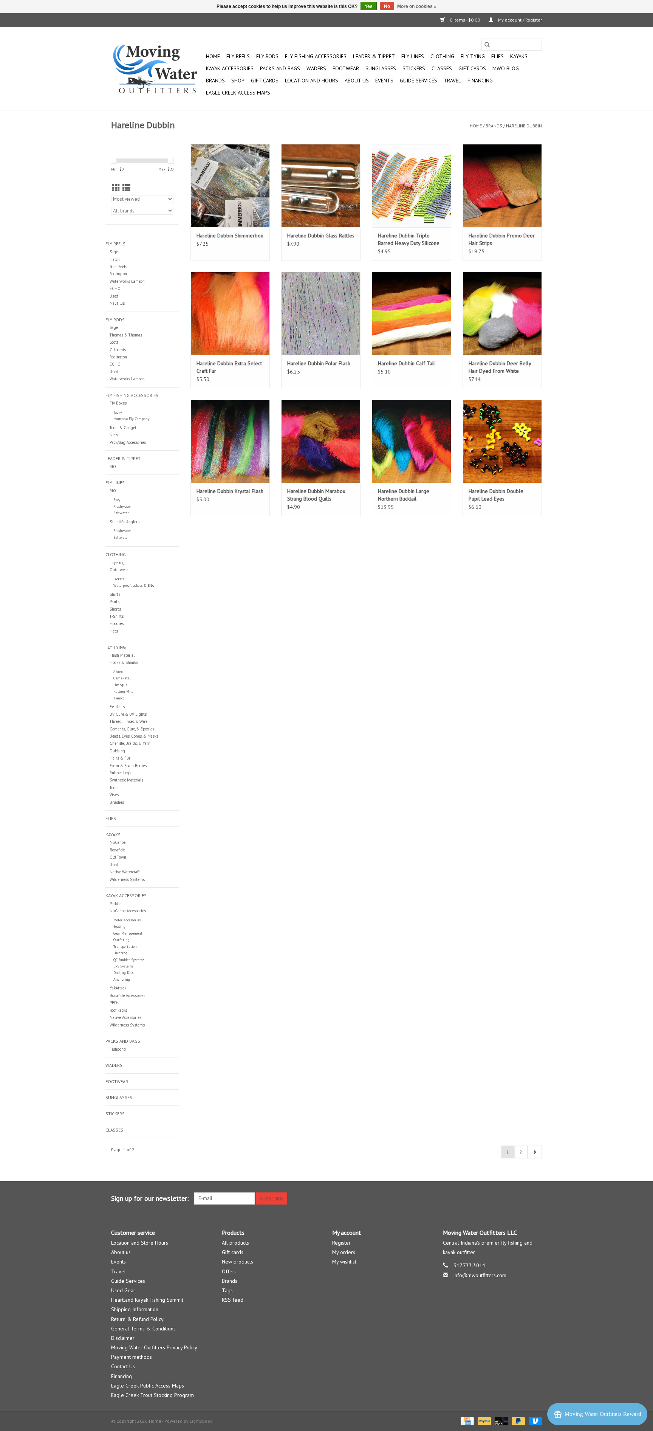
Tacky (117, 412)
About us (121, 1252)
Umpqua (120, 684)
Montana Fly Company (131, 418)
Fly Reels (238, 56)
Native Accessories (125, 1017)
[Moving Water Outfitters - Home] (157, 68)
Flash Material (122, 655)
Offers (229, 1271)
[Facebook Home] (509, 1198)
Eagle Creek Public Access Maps (147, 1385)
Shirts (115, 594)
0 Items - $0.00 (465, 20)
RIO (113, 466)
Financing (480, 80)
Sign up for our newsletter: (150, 1198)
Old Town (118, 857)
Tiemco (118, 698)
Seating (119, 926)
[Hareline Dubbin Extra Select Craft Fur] (230, 313)
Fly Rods (267, 56)
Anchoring (121, 979)
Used (114, 296)
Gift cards (472, 68)
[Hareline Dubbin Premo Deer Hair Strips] (502, 185)
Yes (369, 6)
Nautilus (117, 303)
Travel (452, 80)
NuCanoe (117, 842)
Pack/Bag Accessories (128, 442)
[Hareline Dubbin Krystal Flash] (230, 441)
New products (237, 1261)
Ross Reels (118, 266)
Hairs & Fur (120, 758)
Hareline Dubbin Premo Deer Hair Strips (502, 239)
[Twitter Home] (522, 1198)
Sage (114, 251)
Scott (114, 342)
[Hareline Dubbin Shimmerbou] (230, 185)
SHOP (237, 80)
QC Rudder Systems (128, 959)
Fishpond (118, 1049)
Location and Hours (311, 80)
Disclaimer (123, 1338)
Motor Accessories (127, 920)
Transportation (125, 946)
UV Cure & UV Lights (128, 714)
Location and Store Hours (139, 1242)
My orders (343, 1252)
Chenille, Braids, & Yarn (130, 743)
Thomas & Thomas (126, 335)
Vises (114, 794)
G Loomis (118, 349)
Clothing (442, 56)
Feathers (117, 706)
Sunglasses (380, 68)
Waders (316, 68)
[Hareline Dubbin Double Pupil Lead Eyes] (502, 441)
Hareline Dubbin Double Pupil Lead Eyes (496, 495)
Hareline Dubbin (524, 126)
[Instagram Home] (536, 1198)
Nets (114, 434)
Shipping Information (134, 1309)
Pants (114, 601)
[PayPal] (483, 1420)
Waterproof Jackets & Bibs (133, 585)
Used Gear (123, 1290)
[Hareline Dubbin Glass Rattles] (321, 185)
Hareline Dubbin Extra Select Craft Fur (229, 367)
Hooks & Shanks (124, 662)
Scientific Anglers (124, 521)
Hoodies (117, 623)
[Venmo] (534, 1420)
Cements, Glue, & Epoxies (132, 729)
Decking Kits (123, 972)
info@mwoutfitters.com (479, 1275)
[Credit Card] (466, 1420)
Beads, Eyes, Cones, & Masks (134, 736)
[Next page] (535, 1152)
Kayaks (519, 56)
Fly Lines (412, 56)
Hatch (115, 259)
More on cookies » (416, 6)
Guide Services (418, 80)
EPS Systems (123, 966)
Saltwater (121, 512)
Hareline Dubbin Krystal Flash (230, 491)
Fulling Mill (123, 691)
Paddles (116, 903)
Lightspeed (201, 1421)
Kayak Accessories (230, 68)
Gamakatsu (122, 678)
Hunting (120, 952)
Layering (117, 562)
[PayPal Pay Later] (517, 1420)
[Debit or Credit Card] (500, 1420)
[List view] (126, 188)
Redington (118, 273)
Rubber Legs (120, 772)
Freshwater (122, 506)
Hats (114, 631)
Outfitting (121, 939)
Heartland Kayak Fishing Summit (147, 1299)
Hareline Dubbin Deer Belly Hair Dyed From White (500, 367)
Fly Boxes (118, 403)
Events (384, 80)
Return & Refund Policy (137, 1319)
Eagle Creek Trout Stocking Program (152, 1395)
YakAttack (118, 988)
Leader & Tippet (374, 56)
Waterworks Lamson (127, 281)
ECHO (115, 288)
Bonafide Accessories (127, 995)
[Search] (487, 45)
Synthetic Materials (126, 780)
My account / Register (519, 20)
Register (341, 1242)
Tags (227, 1290)
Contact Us (123, 1366)
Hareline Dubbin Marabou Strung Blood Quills (316, 495)
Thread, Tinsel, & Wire (128, 721)
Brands (215, 80)
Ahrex (118, 671)
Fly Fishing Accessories (316, 56)
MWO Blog (505, 68)
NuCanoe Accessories (128, 910)
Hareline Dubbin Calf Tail (406, 363)
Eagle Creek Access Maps (238, 92)
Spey (117, 499)
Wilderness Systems (127, 879)
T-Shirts (117, 616)
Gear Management (127, 933)
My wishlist (344, 1261)
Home (213, 56)
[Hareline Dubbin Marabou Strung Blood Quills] (321, 441)
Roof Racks (118, 1010)
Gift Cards (265, 80)
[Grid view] (116, 188)
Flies (497, 56)
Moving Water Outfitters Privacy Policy (154, 1347)
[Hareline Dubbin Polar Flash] (321, 313)
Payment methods (131, 1356)
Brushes (117, 802)
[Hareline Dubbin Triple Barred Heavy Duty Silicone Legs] (411, 185)
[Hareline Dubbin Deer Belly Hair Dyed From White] (502, 313)
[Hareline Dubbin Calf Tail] (411, 313)
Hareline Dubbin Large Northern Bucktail (403, 495)
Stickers (413, 68)
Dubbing (117, 750)
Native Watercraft (125, 871)
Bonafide (117, 850)
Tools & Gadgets (124, 427)
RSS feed (232, 1299)
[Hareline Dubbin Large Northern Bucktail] (411, 441)
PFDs (114, 1002)
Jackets (118, 579)
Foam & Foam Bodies (128, 765)
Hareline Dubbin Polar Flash (318, 363)
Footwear (346, 68)
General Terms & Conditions (143, 1328)
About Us (357, 80)
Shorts (115, 609)
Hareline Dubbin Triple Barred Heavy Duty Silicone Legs (408, 239)
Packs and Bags (280, 68)
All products (235, 1242)
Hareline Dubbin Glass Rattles (320, 235)
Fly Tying (473, 56)
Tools (114, 787)
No (387, 6)
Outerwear (119, 569)
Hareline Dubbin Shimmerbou (230, 235)
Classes (442, 68)
